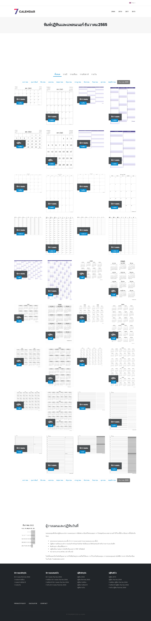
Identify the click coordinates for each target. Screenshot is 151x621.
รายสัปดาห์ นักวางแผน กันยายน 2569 (57, 582)
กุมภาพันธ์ (34, 82)
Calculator (33, 603)
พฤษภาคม (59, 82)
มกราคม (25, 82)
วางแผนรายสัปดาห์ (20, 582)
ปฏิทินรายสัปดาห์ (82, 585)
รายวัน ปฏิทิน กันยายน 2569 (117, 587)
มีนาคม (42, 82)
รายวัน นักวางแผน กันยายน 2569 (56, 585)
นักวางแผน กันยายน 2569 (54, 577)
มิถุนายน (69, 82)
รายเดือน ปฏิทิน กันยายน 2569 (118, 582)
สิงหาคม (86, 82)
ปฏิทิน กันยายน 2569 (115, 580)
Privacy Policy (20, 603)
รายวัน (94, 74)
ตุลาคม (103, 82)
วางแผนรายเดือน (19, 580)
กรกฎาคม (78, 82)
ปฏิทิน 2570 (112, 577)
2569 (113, 11)
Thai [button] (133, 3)
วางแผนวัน (17, 585)
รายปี (65, 74)
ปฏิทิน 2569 (81, 577)
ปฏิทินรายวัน (81, 587)
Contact (44, 603)
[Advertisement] (75, 52)
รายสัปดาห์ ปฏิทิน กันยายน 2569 (119, 585)
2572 (133, 11)
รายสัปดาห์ (84, 74)
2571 (126, 11)
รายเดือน (73, 74)
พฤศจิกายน (112, 82)
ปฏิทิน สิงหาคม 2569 (83, 580)
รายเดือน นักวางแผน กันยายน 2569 (57, 580)
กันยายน (95, 82)
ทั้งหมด (57, 74)
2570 (120, 11)
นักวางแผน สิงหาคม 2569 (22, 577)
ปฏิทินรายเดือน (81, 582)
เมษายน (51, 82)
